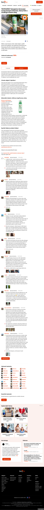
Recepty (28, 478)
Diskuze (15, 5)
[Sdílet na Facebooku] (25, 41)
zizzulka (23, 381)
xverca (14, 373)
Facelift (25, 450)
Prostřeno (34, 5)
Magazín (4, 5)
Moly (23, 371)
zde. (32, 503)
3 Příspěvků (26, 461)
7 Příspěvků (26, 447)
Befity (40, 5)
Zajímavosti (4, 487)
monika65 (5, 386)
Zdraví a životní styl (5, 478)
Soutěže (19, 5)
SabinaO (24, 379)
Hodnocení (21, 68)
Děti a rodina (4, 483)
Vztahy (3, 489)
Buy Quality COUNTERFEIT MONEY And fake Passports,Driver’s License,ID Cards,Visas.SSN (32, 445)
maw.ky (5, 375)
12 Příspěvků (26, 451)
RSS (2, 491)
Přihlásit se (39, 2)
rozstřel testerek (13, 153)
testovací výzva (20, 153)
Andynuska (5, 379)
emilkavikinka (16, 388)
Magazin (36, 477)
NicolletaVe (15, 377)
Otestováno (12, 480)
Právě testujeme (13, 478)
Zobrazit (4, 399)
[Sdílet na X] (27, 41)
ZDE (9, 154)
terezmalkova (16, 371)
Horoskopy (9, 5)
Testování (25, 5)
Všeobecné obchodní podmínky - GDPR (38, 485)
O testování (8, 68)
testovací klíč (6, 153)
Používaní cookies (38, 487)
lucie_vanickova (6, 388)
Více (17, 455)
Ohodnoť (4, 63)
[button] (28, 2)
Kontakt (19, 481)
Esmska (23, 375)
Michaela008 (15, 386)
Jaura (14, 375)
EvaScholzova (6, 377)
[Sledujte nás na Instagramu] (29, 497)
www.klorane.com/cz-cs (6, 147)
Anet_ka (14, 368)
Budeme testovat (13, 477)
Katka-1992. (15, 383)
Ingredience (29, 480)
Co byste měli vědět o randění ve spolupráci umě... (7, 420)
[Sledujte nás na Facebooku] (27, 497)
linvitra (23, 386)
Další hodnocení (5, 358)
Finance (3, 485)
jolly (4, 381)
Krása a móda (4, 477)
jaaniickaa (24, 388)
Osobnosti (3, 488)
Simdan (23, 383)
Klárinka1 (5, 373)
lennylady (24, 377)
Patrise (4, 383)
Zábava (3, 484)
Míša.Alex (5, 371)
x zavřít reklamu (40, 509)
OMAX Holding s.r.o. (7, 505)
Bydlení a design (5, 481)
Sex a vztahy (4, 480)
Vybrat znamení (6, 459)
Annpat (23, 373)
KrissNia (24, 368)
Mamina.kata (16, 381)
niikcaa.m (15, 379)
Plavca (4, 368)
